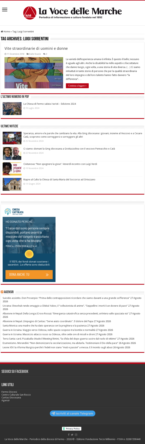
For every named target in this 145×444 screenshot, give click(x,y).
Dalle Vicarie (35, 54)
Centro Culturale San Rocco (16, 394)
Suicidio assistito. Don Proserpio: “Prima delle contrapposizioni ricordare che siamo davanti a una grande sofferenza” (66, 298)
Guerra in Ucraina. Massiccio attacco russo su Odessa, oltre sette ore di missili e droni (49, 334)
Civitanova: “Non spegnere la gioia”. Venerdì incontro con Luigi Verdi (60, 164)
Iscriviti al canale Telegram (74, 413)
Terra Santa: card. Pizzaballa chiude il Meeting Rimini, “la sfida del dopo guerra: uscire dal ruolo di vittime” (60, 338)
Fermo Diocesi (9, 391)
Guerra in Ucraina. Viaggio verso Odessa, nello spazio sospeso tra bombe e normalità (49, 330)
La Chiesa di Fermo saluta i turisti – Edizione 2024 (49, 103)
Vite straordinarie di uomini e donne (36, 48)
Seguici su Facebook (15, 372)
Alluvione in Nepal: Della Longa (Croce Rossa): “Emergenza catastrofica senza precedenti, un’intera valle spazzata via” (66, 313)
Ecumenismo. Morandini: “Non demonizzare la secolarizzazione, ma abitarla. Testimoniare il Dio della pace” (60, 343)
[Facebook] (69, 434)
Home (6, 31)
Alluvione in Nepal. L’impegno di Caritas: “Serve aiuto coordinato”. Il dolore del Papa (48, 321)
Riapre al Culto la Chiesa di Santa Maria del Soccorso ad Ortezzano (59, 179)
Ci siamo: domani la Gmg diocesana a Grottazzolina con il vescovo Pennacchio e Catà (69, 148)
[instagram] (76, 434)
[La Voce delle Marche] (72, 13)
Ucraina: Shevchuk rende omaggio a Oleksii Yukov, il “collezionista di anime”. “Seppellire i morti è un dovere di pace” (65, 305)
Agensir (9, 292)
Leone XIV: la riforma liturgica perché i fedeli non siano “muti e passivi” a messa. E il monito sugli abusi (58, 347)
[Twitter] (72, 434)
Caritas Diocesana (11, 397)
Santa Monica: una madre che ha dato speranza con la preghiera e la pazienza (45, 325)
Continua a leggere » (77, 85)
